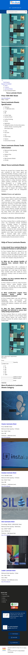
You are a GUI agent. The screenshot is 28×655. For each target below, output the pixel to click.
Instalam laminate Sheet (8, 473)
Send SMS (15, 637)
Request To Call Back (6, 84)
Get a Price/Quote (5, 98)
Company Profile (5, 596)
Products (6, 87)
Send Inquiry (6, 82)
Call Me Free (15, 642)
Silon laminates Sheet (8, 521)
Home (5, 85)
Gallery (3, 598)
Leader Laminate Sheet (8, 570)
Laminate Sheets (8, 89)
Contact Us (4, 600)
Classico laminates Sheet (8, 424)
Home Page (4, 594)
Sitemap (4, 601)
